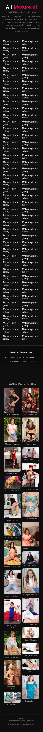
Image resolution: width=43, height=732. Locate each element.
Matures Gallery (12, 596)
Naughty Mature (31, 565)
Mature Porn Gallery (31, 460)
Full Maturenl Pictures (12, 688)
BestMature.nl (31, 701)
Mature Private (31, 519)
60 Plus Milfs (10, 357)
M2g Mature (14, 361)
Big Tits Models (31, 656)
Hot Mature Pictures (12, 537)
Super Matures (31, 640)
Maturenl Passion (12, 444)
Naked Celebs (28, 361)
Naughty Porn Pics (30, 595)
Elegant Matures (12, 414)
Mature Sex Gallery (30, 548)
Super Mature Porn (12, 490)
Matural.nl (31, 672)
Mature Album (12, 705)
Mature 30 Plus (12, 473)
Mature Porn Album (12, 567)
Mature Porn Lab (31, 489)
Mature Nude (30, 444)
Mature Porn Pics (31, 414)
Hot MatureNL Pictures (12, 627)
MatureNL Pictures (12, 657)
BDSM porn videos (27, 357)
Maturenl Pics (12, 520)
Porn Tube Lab (31, 624)
